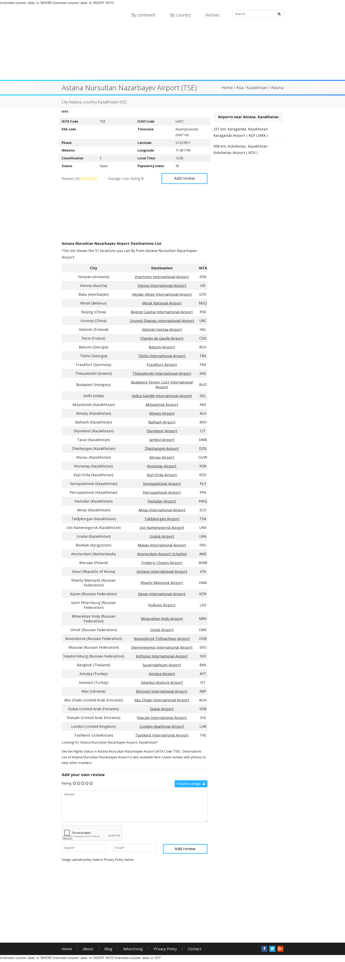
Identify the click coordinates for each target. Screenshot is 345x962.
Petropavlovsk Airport (162, 492)
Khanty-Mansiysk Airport (162, 582)
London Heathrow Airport (162, 726)
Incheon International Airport (162, 571)
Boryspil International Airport (161, 691)
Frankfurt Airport (162, 364)
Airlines (212, 15)
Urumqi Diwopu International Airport (162, 320)
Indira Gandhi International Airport (162, 395)
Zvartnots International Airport (162, 276)
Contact (194, 948)
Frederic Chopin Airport (161, 562)
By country (180, 15)
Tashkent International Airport (161, 735)
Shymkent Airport (162, 430)
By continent (144, 15)
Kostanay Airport (161, 466)
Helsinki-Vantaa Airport (162, 329)
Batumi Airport (162, 347)
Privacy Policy (165, 948)
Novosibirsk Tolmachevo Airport (162, 638)
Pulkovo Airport (161, 605)
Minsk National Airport (162, 303)
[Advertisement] (172, 52)
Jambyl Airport (161, 439)
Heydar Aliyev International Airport (162, 294)
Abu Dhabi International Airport (161, 700)
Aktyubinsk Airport (162, 404)
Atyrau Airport (161, 457)
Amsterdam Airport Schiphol (162, 553)
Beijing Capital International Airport (162, 311)
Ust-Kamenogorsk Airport (162, 527)
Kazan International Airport (161, 593)
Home (67, 948)
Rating (66, 783)
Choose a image (189, 784)
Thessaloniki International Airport (162, 373)
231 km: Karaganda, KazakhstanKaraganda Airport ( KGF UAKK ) (240, 132)
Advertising (133, 948)
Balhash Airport (161, 422)
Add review (184, 178)
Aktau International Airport (161, 510)
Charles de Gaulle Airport (161, 338)
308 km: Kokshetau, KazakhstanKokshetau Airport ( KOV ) (240, 149)
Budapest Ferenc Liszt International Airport (162, 384)
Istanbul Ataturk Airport (162, 682)
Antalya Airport (162, 673)
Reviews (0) (71, 178)
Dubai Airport (162, 708)
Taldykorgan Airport (161, 518)
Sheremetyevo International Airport (162, 647)
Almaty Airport (162, 413)
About (88, 948)
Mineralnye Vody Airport (162, 618)
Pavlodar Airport (162, 501)
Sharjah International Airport (162, 717)
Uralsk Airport (162, 536)
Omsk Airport (162, 629)
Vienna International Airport (162, 285)
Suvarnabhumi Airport (162, 664)
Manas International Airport (162, 545)
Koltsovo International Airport (162, 656)
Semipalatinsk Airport (162, 483)
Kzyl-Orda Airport (162, 474)
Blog (108, 948)
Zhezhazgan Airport (162, 448)
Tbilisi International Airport (162, 355)
